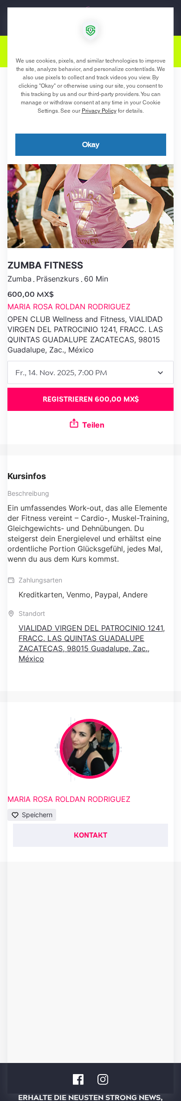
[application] (90, 550)
